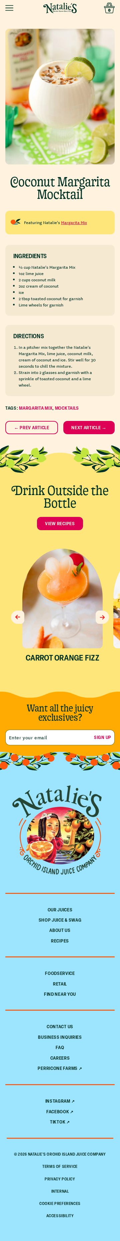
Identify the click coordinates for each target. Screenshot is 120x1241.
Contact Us (60, 1026)
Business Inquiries (60, 1036)
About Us (60, 930)
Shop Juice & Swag (60, 919)
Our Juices (60, 909)
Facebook (57, 1111)
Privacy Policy (60, 1179)
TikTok (57, 1122)
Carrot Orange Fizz (62, 658)
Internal (60, 1191)
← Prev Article (31, 427)
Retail (60, 983)
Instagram (57, 1101)
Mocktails (67, 408)
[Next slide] (102, 617)
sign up (102, 737)
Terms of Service (60, 1166)
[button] (10, 8)
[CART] (109, 8)
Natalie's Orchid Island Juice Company (67, 1154)
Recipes (60, 940)
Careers (60, 1057)
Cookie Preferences (60, 1203)
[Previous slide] (17, 617)
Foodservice (60, 973)
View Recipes (60, 523)
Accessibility (60, 1216)
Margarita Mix (74, 222)
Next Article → (89, 427)
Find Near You (60, 993)
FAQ (60, 1047)
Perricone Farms (58, 1068)
